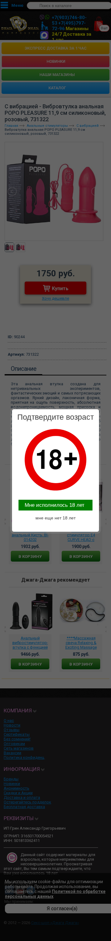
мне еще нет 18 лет (55, 517)
